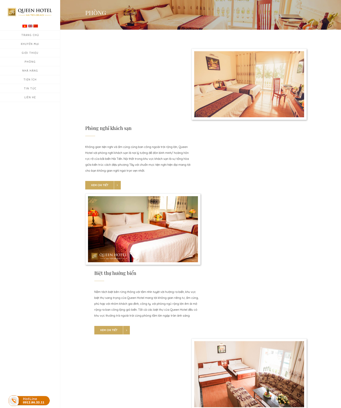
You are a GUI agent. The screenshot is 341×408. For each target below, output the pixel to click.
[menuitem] (30, 35)
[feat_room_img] (249, 84)
